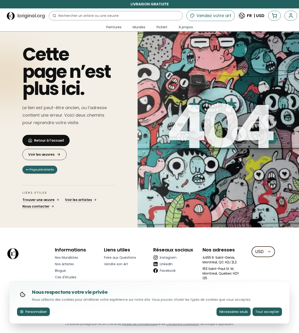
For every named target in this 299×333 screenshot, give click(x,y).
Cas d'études (65, 277)
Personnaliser (36, 311)
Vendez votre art (213, 15)
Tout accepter (267, 311)
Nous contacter (36, 206)
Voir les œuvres (41, 154)
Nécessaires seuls (233, 311)
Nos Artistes (64, 264)
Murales (139, 27)
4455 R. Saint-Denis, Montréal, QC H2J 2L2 (220, 260)
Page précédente (42, 170)
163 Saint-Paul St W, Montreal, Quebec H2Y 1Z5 (221, 273)
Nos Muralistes (66, 257)
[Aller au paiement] (274, 16)
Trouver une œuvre (38, 199)
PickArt (162, 27)
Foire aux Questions (120, 257)
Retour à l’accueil (49, 140)
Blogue (60, 270)
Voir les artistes (78, 199)
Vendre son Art (116, 264)
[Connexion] (291, 16)
